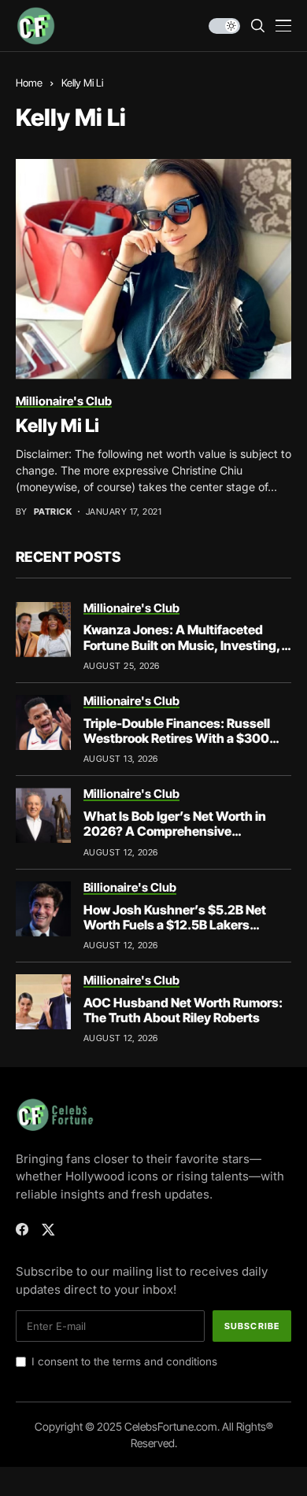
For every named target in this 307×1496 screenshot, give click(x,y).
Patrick (53, 512)
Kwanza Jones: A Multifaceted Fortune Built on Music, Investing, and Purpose (182, 644)
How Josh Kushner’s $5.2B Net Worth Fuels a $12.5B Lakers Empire (174, 924)
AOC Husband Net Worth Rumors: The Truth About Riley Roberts (183, 1010)
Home (29, 82)
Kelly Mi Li (57, 426)
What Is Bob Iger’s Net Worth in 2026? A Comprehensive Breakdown (174, 831)
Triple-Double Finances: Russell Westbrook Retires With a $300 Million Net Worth (176, 738)
